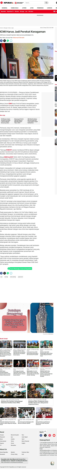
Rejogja (5, 27)
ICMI (10, 103)
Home (1, 27)
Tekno (12, 441)
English (23, 443)
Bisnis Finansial (25, 441)
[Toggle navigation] (1, 2)
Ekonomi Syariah (15, 434)
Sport (23, 439)
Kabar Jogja (11, 27)
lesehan (49, 8)
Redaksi (13, 452)
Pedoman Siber (25, 452)
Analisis (13, 439)
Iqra (12, 437)
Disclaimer (2, 454)
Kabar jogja (14, 8)
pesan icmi (20, 276)
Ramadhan (13, 445)
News (1, 439)
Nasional (4, 8)
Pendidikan (40, 8)
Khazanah (2, 437)
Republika (3, 11)
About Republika (4, 452)
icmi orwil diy (13, 276)
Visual (12, 443)
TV (0, 445)
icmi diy (6, 276)
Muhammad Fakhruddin (18, 37)
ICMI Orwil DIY (9, 157)
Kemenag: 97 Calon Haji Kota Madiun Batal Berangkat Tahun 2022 (19, 120)
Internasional (3, 441)
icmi (1, 276)
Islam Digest (25, 437)
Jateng (24, 8)
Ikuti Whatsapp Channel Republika (21, 268)
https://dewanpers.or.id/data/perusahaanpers (12, 462)
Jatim (31, 8)
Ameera (2, 434)
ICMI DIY (9, 150)
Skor (23, 434)
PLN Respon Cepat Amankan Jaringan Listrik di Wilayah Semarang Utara (5, 120)
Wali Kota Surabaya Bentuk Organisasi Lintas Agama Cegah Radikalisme (33, 120)
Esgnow (2, 443)
